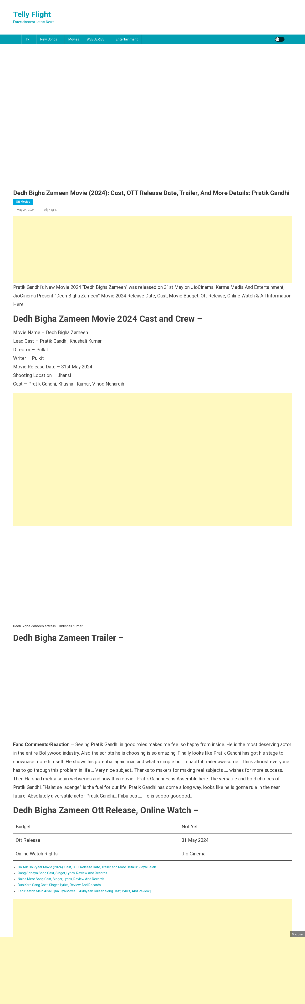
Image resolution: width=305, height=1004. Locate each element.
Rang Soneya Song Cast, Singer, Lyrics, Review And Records (62, 873)
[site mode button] (280, 39)
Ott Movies (23, 201)
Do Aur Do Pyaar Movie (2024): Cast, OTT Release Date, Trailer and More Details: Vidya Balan (87, 867)
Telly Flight (32, 14)
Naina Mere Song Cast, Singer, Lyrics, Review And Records (61, 879)
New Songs (48, 39)
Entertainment (127, 39)
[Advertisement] (152, 249)
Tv (27, 39)
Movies (73, 39)
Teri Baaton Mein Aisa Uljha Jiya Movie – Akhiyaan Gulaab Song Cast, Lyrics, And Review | (84, 891)
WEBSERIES (96, 39)
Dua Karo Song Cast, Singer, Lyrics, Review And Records (59, 885)
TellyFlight (49, 209)
